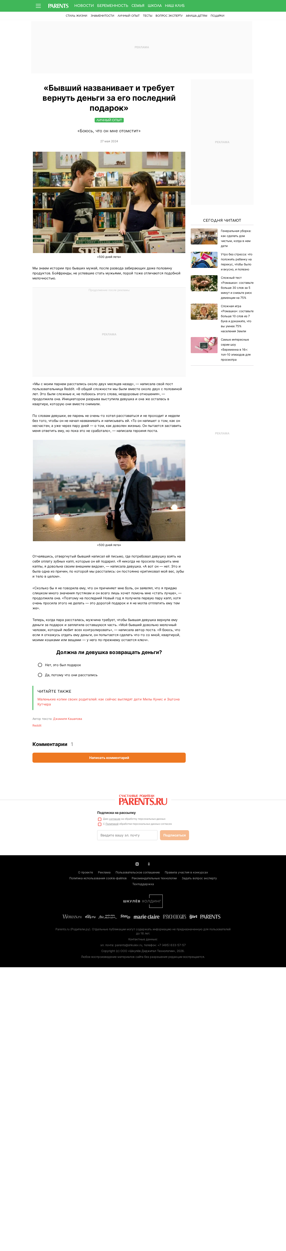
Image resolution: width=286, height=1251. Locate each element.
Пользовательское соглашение (138, 872)
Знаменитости (102, 15)
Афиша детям (196, 15)
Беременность (112, 6)
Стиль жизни (76, 15)
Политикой (112, 823)
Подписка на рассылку (116, 813)
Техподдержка (143, 884)
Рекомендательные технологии (154, 878)
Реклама (104, 872)
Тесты (147, 15)
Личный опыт (129, 15)
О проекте (85, 872)
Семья (137, 6)
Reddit (36, 725)
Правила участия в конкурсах (186, 872)
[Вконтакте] (137, 863)
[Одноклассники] (149, 863)
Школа (155, 6)
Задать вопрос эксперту (199, 878)
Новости (84, 6)
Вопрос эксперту (169, 15)
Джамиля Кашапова (67, 718)
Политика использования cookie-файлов (98, 878)
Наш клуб (175, 6)
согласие (114, 818)
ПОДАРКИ (217, 15)
